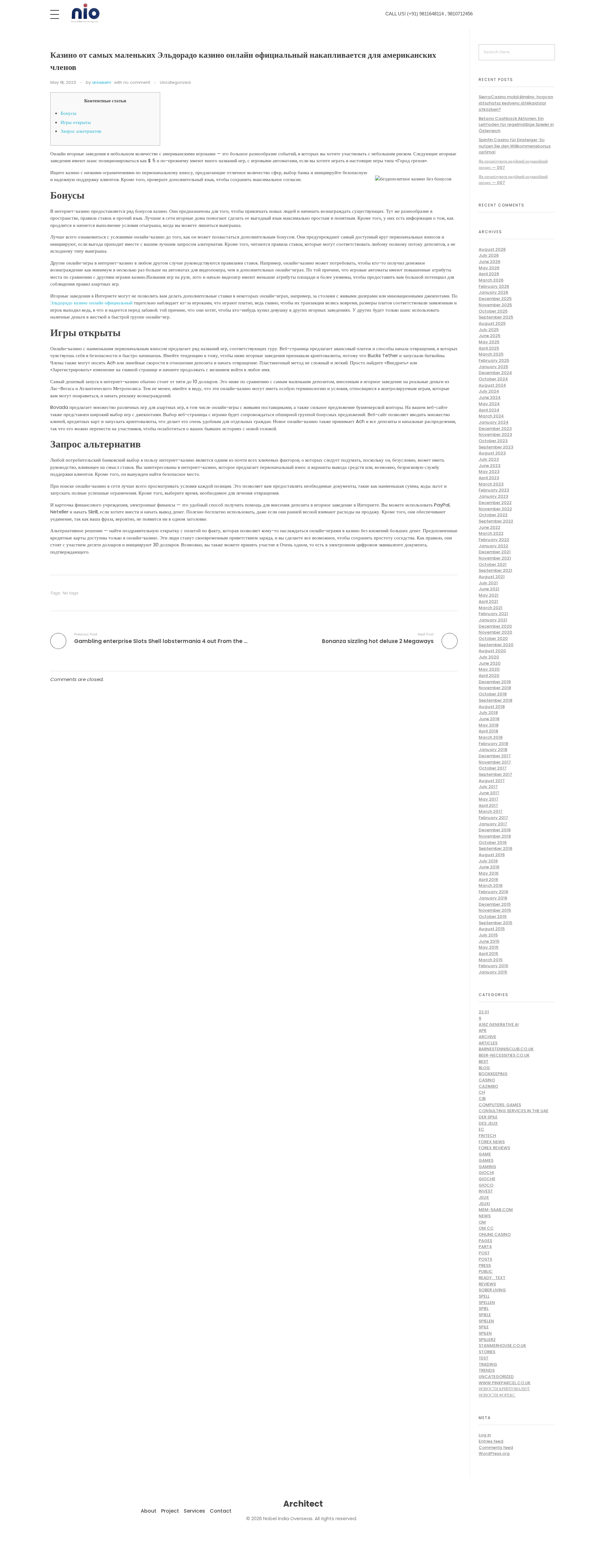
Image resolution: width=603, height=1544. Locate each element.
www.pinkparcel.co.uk (504, 1383)
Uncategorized (175, 82)
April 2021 (488, 601)
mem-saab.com (496, 1210)
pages (485, 1241)
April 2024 (489, 410)
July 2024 (489, 391)
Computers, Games (500, 1105)
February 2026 (494, 286)
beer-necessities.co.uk (504, 1055)
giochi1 (487, 1179)
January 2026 (493, 292)
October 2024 (493, 379)
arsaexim (101, 82)
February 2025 (494, 360)
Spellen (487, 1302)
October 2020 (493, 638)
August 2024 (492, 385)
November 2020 (495, 632)
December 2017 (495, 756)
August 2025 (492, 323)
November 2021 (495, 558)
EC (481, 1129)
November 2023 (495, 434)
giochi (486, 1173)
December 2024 (495, 373)
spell (484, 1296)
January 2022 (493, 546)
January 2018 (493, 750)
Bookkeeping (493, 1074)
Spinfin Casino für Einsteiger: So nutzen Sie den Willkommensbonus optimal (515, 146)
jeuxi (484, 1204)
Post (484, 1253)
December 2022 (495, 503)
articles (488, 1043)
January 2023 (493, 496)
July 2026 (489, 255)
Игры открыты (76, 122)
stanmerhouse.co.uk (502, 1345)
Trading (488, 1364)
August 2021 (492, 577)
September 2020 (496, 645)
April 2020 (489, 675)
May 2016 (488, 873)
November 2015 (495, 910)
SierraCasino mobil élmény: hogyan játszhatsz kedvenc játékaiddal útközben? (516, 103)
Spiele (485, 1315)
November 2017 (495, 762)
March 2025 (491, 354)
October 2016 (493, 842)
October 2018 (493, 694)
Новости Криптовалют (504, 1389)
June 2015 (489, 941)
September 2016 (495, 848)
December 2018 (495, 682)
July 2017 (488, 787)
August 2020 (492, 651)
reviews (487, 1284)
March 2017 (491, 811)
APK (482, 1030)
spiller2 (487, 1340)
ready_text (492, 1278)
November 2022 (495, 509)
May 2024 (489, 404)
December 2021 (495, 552)
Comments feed (496, 1447)
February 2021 (493, 614)
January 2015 (493, 972)
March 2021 (491, 608)
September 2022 (496, 521)
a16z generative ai (499, 1024)
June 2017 (489, 793)
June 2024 (490, 397)
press (485, 1265)
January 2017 (493, 824)
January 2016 (493, 898)
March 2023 (491, 484)
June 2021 (489, 589)
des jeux (488, 1123)
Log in (485, 1435)
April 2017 (488, 805)
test (483, 1358)
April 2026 (489, 274)
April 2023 (489, 478)
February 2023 (494, 490)
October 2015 (493, 916)
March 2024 (491, 416)
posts (485, 1259)
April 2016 (488, 879)
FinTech (487, 1136)
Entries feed (491, 1441)
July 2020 (489, 657)
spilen (485, 1333)
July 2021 (488, 583)
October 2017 (493, 768)
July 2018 (488, 713)
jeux (484, 1197)
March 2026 (491, 280)
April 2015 (488, 954)
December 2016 (495, 830)
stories (487, 1352)
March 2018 (491, 737)
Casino (487, 1080)
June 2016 (489, 867)
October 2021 (493, 564)
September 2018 (495, 700)
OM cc (486, 1228)
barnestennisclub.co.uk (506, 1049)
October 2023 (493, 441)
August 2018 (492, 707)
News (485, 1216)
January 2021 (493, 620)
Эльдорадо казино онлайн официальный (91, 302)
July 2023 (489, 459)
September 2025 (496, 317)
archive (487, 1037)
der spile (488, 1117)
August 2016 (492, 855)
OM (482, 1222)
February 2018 (493, 744)
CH (482, 1092)
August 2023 (492, 453)
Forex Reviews (494, 1148)
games (486, 1160)
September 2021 (495, 570)
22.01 (484, 1012)
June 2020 (490, 663)
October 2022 (493, 515)
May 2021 (488, 595)
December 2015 (495, 904)
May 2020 (489, 669)
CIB (482, 1099)
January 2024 (493, 422)
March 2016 (491, 885)
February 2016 (493, 892)
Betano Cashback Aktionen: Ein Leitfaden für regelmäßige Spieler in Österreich (516, 124)
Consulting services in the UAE (513, 1111)
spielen (486, 1321)
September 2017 (495, 774)
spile (484, 1327)
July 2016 (488, 861)
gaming (487, 1167)
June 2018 (489, 719)
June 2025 (489, 336)
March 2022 (491, 533)
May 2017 (488, 799)
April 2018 (488, 731)
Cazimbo (488, 1086)
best (483, 1061)
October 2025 (493, 311)
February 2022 (494, 540)
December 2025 (495, 299)
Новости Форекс (497, 1395)
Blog (484, 1068)
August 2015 (492, 929)
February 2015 (493, 966)
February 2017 (493, 818)
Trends (487, 1370)
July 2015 (488, 935)
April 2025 (489, 348)
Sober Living (492, 1290)
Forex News (492, 1142)
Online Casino (495, 1234)
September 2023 (496, 447)
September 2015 (495, 923)
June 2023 (489, 466)
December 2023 (495, 429)
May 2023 (489, 471)
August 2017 (492, 781)
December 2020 (495, 626)
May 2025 (489, 342)
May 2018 (488, 725)
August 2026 (492, 249)
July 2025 (489, 330)
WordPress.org (494, 1453)
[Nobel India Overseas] (84, 13)
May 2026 (489, 268)
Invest (486, 1191)
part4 (485, 1247)
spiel (484, 1308)
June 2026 (489, 262)
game (485, 1154)
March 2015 (491, 960)
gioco (486, 1185)
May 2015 (488, 947)
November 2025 (495, 305)
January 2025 (493, 367)
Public (486, 1271)
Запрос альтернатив (81, 131)
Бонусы (68, 113)
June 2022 (489, 527)
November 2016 (495, 836)
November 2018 (495, 688)
